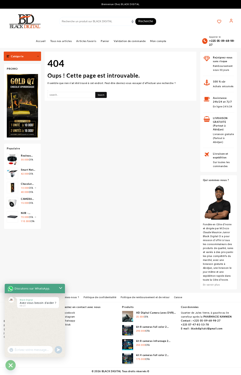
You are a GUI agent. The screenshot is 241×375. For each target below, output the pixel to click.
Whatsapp (69, 320)
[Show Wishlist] (221, 21)
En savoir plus (211, 284)
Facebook (69, 312)
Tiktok (67, 324)
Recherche (145, 21)
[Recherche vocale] (132, 21)
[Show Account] (231, 21)
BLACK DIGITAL (111, 371)
